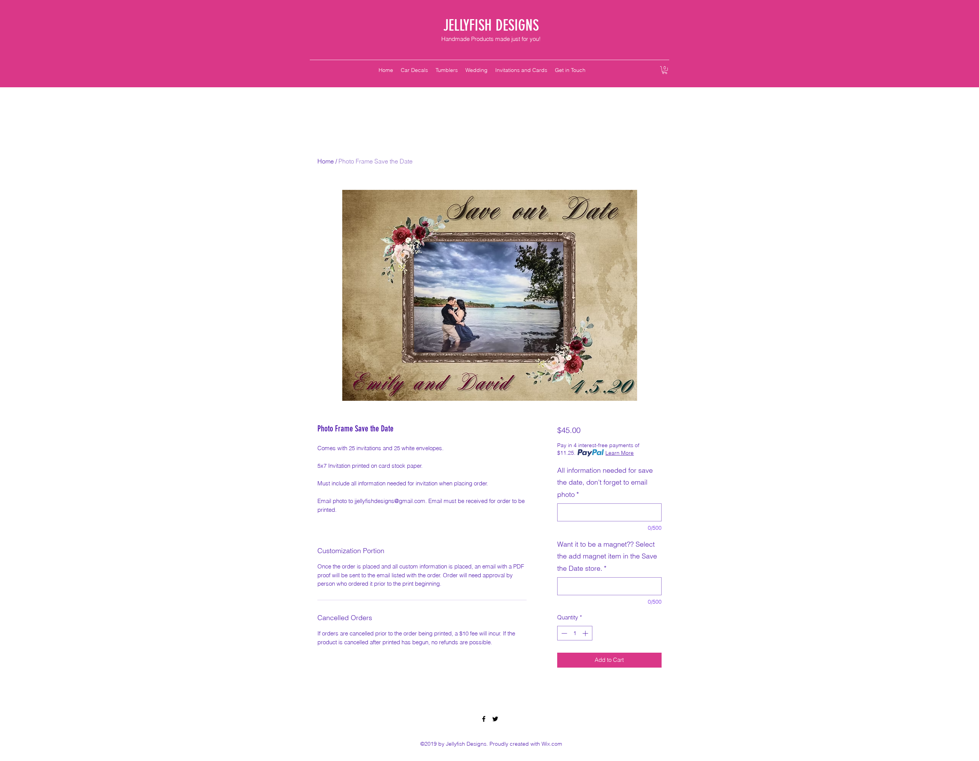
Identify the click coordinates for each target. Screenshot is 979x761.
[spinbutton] (574, 633)
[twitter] (495, 719)
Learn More (619, 452)
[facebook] (484, 719)
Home (325, 161)
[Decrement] (563, 633)
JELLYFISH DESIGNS (491, 25)
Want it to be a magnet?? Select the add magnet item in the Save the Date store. (607, 556)
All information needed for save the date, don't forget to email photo (605, 482)
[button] (664, 70)
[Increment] (586, 633)
